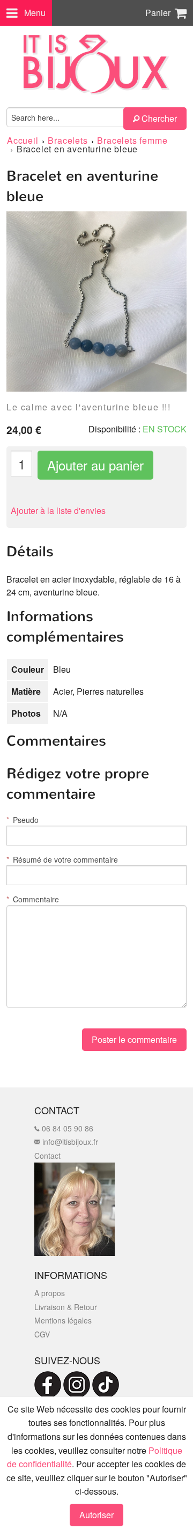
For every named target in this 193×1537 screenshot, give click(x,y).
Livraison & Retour (65, 1306)
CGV (42, 1334)
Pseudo (22, 819)
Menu (35, 12)
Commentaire (32, 899)
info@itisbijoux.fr (69, 1141)
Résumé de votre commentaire (62, 859)
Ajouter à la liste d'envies (58, 510)
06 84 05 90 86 (66, 1128)
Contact (47, 1155)
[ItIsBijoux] (96, 64)
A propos (49, 1293)
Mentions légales (63, 1320)
